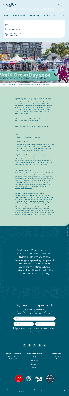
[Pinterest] (24, 345)
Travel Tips (34, 360)
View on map (13, 35)
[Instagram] (34, 345)
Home (3, 84)
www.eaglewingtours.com (23, 188)
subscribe (67, 230)
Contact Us (34, 364)
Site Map (34, 367)
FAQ (34, 357)
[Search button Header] (59, 4)
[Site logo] (9, 4)
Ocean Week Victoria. (22, 113)
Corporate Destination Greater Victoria (55, 358)
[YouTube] (39, 345)
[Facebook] (29, 345)
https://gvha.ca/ (46, 214)
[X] (44, 345)
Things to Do (11, 84)
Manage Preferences (47, 391)
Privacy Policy (60, 390)
